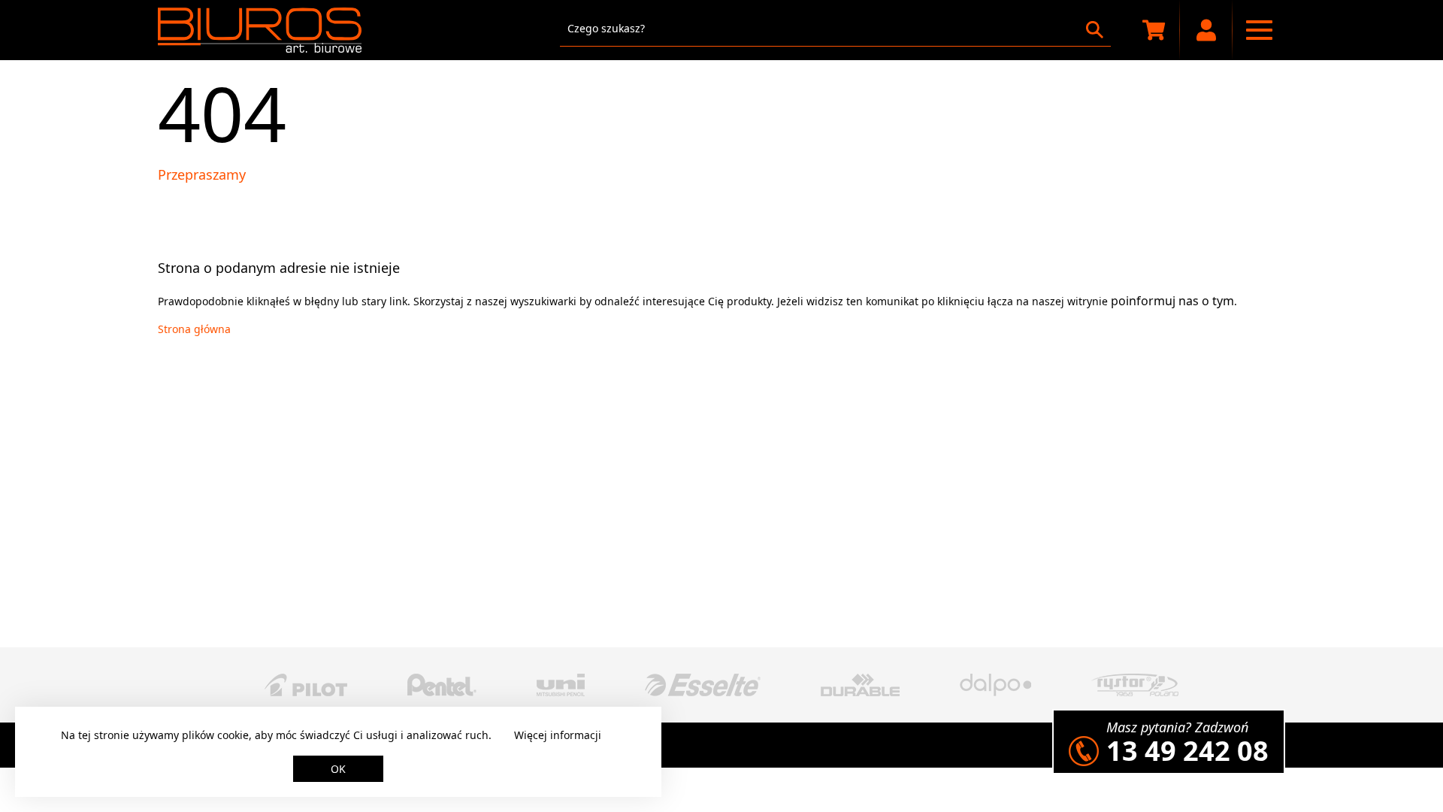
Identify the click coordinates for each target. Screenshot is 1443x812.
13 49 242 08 (1187, 750)
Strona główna (194, 329)
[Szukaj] (1094, 29)
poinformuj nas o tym (1172, 300)
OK (338, 769)
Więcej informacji (557, 735)
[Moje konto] (1206, 30)
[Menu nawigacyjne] (1259, 30)
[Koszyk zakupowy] (1153, 30)
